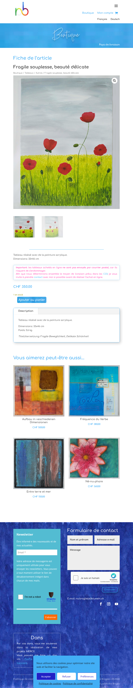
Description (25, 311)
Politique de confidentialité (78, 683)
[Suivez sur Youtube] (116, 604)
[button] (114, 81)
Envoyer (109, 589)
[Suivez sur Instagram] (108, 604)
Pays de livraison (109, 44)
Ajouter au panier (31, 299)
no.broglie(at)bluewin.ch (90, 598)
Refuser (66, 676)
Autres (39, 73)
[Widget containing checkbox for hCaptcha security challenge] (95, 578)
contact (38, 277)
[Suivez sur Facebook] (101, 604)
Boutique (17, 73)
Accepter (46, 676)
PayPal (28, 659)
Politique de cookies (50, 683)
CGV (105, 274)
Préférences (87, 676)
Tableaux (29, 73)
